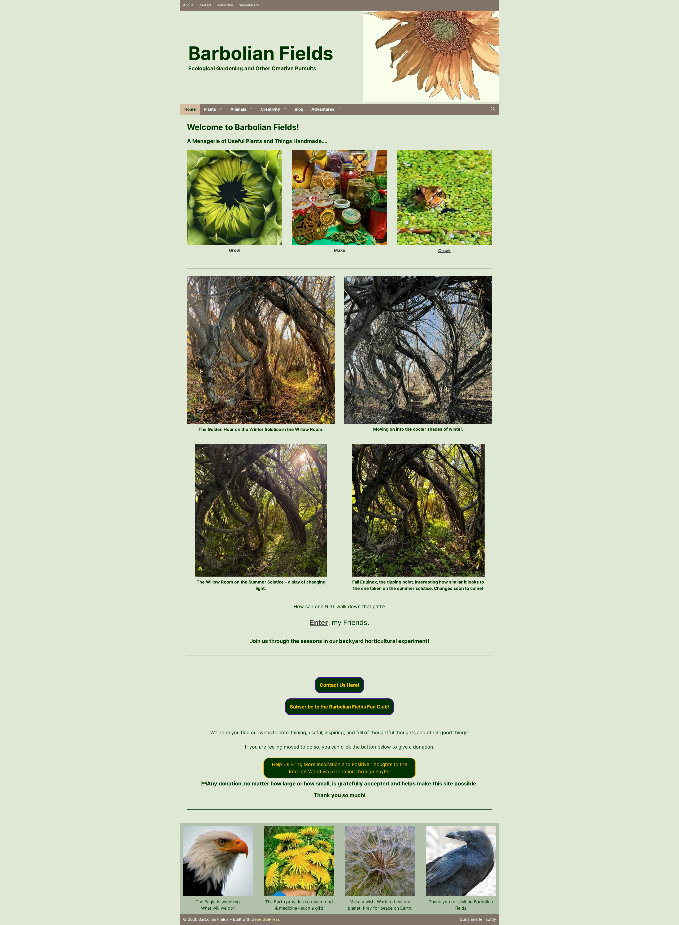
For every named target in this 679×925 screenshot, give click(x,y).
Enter (319, 622)
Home (190, 109)
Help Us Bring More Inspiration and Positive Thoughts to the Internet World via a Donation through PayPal (339, 768)
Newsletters (248, 5)
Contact (204, 5)
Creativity (270, 109)
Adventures (322, 109)
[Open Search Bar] (493, 109)
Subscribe (225, 5)
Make (339, 250)
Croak (444, 250)
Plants (210, 109)
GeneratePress (265, 919)
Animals (238, 109)
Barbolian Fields (260, 53)
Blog (299, 109)
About (188, 5)
